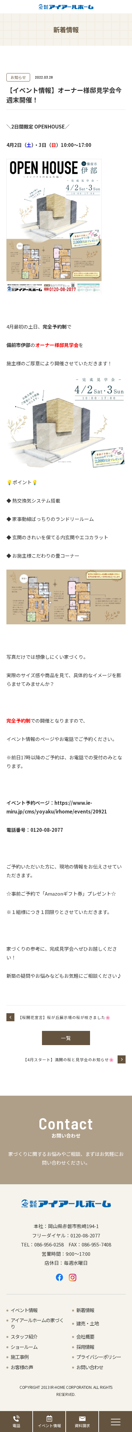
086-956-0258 (49, 1244)
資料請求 (82, 1425)
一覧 (66, 1037)
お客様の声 (22, 1367)
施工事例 (20, 1356)
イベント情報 (49, 1425)
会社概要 (85, 1336)
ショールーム (24, 1346)
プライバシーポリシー (98, 1356)
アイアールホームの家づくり (37, 1323)
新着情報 (85, 1310)
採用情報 (85, 1346)
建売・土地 (87, 1323)
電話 (16, 1425)
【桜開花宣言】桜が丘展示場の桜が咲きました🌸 (64, 1017)
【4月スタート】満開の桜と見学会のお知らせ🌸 (68, 1059)
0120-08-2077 (85, 1235)
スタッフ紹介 (24, 1336)
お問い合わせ (89, 1367)
